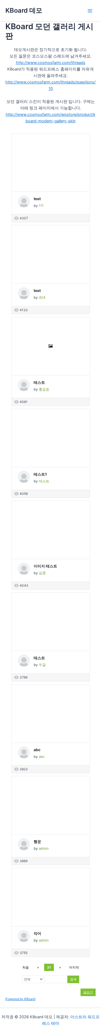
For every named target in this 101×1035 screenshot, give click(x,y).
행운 (37, 841)
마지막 (74, 967)
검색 (73, 979)
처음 (25, 967)
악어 (37, 933)
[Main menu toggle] (90, 10)
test (37, 198)
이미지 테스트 (45, 566)
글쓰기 (88, 992)
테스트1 (40, 474)
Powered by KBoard (20, 999)
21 (49, 967)
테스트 (39, 382)
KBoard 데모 (23, 10)
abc (37, 749)
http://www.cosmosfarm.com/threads (50, 62)
